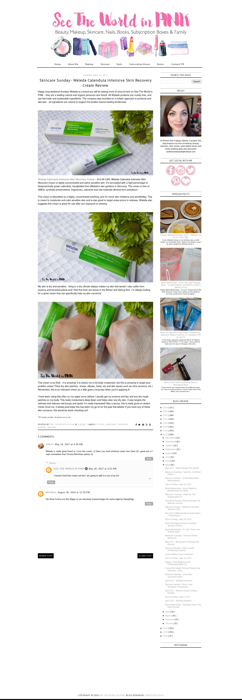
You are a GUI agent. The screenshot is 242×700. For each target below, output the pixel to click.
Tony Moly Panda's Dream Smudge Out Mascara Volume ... (182, 502)
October (169, 445)
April (167, 612)
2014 (165, 636)
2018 (165, 430)
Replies (52, 463)
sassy (50, 444)
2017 (165, 434)
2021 (165, 419)
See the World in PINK (112, 695)
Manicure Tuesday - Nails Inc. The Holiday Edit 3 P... (180, 495)
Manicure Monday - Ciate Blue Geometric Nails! (178, 575)
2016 (165, 628)
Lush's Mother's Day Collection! (179, 554)
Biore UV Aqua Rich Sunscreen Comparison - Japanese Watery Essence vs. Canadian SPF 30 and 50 (181, 334)
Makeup (89, 64)
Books (160, 64)
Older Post (145, 555)
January (169, 623)
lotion (100, 424)
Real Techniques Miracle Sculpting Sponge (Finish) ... (180, 524)
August (168, 453)
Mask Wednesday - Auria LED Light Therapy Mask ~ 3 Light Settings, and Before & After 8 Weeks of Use (181, 285)
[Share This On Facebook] (136, 425)
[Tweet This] (140, 425)
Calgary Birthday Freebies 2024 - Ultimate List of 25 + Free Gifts (180, 236)
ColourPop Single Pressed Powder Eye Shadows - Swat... (182, 569)
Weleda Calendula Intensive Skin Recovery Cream (66, 179)
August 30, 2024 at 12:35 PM (74, 492)
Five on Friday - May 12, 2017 (178, 558)
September (170, 449)
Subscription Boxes (139, 64)
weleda (52, 427)
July (167, 457)
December (170, 438)
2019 (165, 427)
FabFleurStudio (154, 695)
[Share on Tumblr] (150, 425)
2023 (165, 411)
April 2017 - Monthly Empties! (178, 601)
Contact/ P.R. (178, 64)
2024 (165, 407)
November (170, 442)
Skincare (105, 64)
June (167, 461)
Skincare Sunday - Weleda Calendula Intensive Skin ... (182, 508)
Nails (119, 64)
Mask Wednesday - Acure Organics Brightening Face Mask (180, 489)
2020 (165, 423)
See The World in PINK (69, 468)
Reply (149, 458)
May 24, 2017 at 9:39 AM (69, 444)
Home (58, 64)
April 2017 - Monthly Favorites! (178, 581)
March (168, 616)
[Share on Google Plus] (147, 425)
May (167, 465)
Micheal (51, 492)
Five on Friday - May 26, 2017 (178, 484)
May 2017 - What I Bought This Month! (182, 468)
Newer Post (45, 555)
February (169, 619)
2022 (165, 415)
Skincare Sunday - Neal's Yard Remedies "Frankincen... (178, 585)
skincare (111, 424)
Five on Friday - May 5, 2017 (177, 597)
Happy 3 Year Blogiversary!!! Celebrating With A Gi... (177, 563)
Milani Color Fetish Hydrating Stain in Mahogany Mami (180, 383)
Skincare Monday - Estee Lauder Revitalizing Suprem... (179, 549)
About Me (73, 64)
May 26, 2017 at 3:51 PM (103, 468)
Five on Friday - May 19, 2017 (178, 519)
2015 (165, 632)
